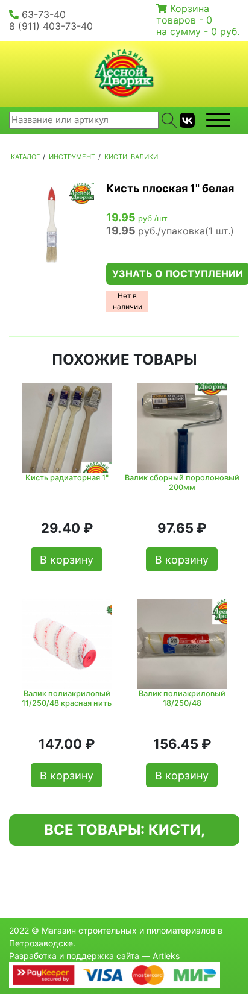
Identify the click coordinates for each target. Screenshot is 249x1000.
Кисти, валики (131, 157)
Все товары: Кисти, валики (124, 833)
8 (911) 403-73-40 (51, 26)
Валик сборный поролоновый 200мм (182, 482)
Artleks (166, 956)
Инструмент (72, 157)
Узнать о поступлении (177, 274)
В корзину (66, 559)
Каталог (25, 157)
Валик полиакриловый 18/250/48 (182, 698)
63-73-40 (44, 14)
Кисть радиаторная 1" (67, 477)
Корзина (189, 8)
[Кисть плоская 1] (51, 225)
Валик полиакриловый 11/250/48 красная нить (67, 698)
